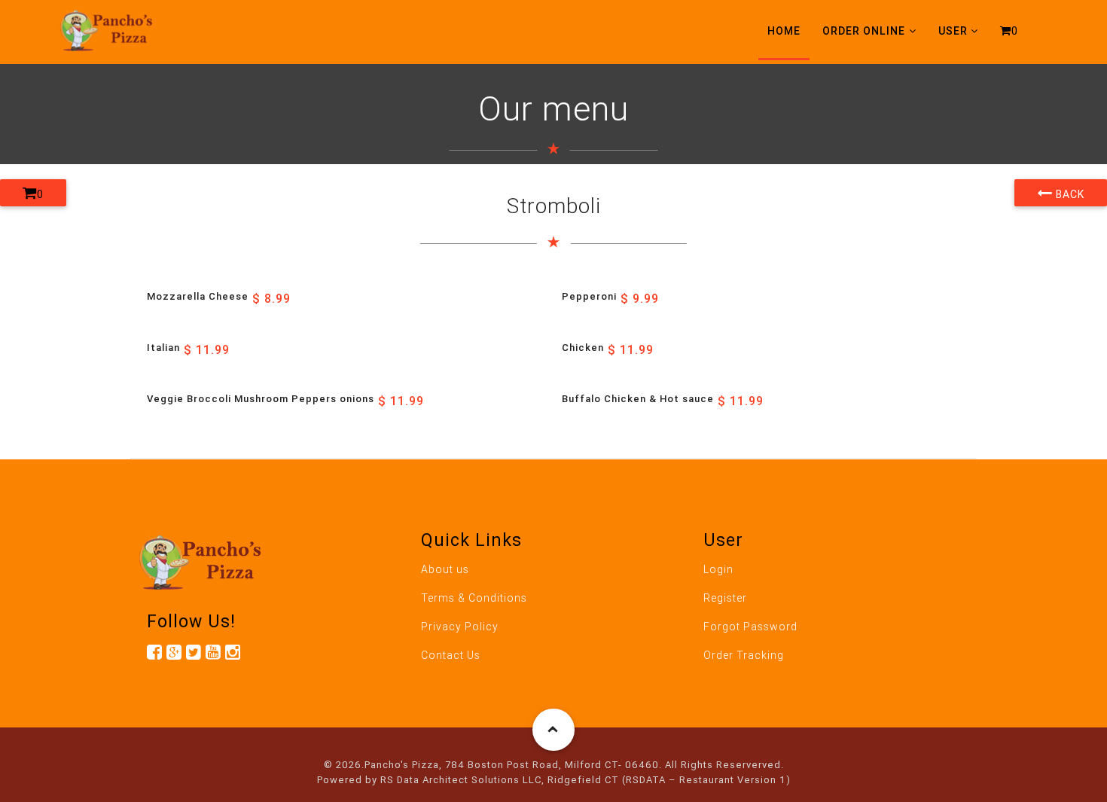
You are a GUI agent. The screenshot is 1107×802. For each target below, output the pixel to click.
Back (1068, 194)
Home (784, 31)
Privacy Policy (460, 626)
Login (718, 569)
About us (445, 569)
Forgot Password (750, 626)
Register (725, 598)
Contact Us (450, 655)
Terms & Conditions (474, 598)
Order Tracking (743, 655)
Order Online (863, 31)
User (953, 31)
